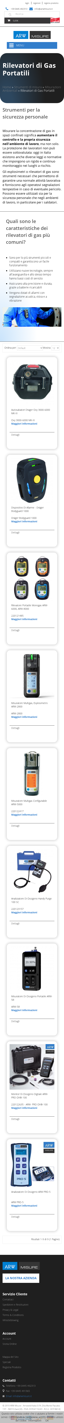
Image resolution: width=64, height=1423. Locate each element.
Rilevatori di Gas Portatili (37, 90)
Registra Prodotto (51, 3)
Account (7, 1338)
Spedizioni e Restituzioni (15, 1304)
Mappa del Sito (10, 1356)
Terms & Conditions (13, 1315)
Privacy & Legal (10, 1309)
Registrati (36, 3)
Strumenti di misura (28, 87)
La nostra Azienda (21, 1278)
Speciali (7, 1362)
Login (27, 3)
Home (7, 87)
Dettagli (15, 434)
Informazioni (34, 1420)
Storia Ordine (10, 1343)
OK (47, 1420)
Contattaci (8, 1299)
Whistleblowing (10, 1320)
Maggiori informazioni (24, 423)
